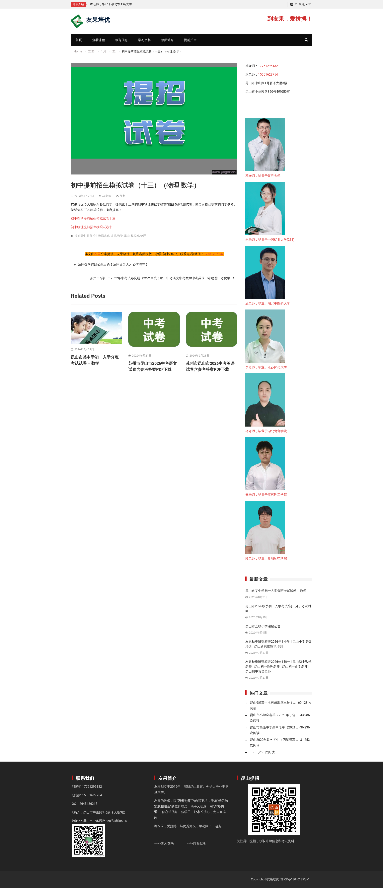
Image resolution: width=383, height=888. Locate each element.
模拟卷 (135, 235)
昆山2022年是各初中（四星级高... (274, 740)
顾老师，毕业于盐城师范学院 (266, 558)
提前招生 (190, 40)
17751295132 (214, 254)
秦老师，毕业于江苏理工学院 (266, 495)
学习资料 (144, 40)
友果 (97, 254)
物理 (143, 235)
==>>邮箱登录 (196, 843)
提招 (113, 235)
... (251, 752)
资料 (123, 195)
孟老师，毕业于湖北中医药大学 (267, 303)
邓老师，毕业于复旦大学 (262, 176)
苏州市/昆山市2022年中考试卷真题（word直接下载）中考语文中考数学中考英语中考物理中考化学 (160, 278)
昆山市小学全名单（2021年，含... (274, 715)
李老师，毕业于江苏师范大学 (152, 4)
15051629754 (268, 74)
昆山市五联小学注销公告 (262, 626)
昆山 (127, 235)
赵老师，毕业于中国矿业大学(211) (269, 239)
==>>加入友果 (164, 843)
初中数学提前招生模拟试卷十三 (93, 218)
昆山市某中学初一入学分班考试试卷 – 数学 (275, 591)
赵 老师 (106, 195)
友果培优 (98, 19)
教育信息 (121, 40)
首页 (79, 40)
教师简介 (167, 40)
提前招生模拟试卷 (98, 235)
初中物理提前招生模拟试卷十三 (93, 227)
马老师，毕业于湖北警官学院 (266, 431)
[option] (93, 4)
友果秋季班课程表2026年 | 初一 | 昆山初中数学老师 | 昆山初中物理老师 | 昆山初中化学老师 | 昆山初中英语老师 (278, 666)
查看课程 (98, 40)
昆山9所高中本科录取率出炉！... (273, 703)
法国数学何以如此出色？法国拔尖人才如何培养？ (113, 264)
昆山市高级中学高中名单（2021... (274, 727)
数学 (120, 235)
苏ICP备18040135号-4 (294, 879)
